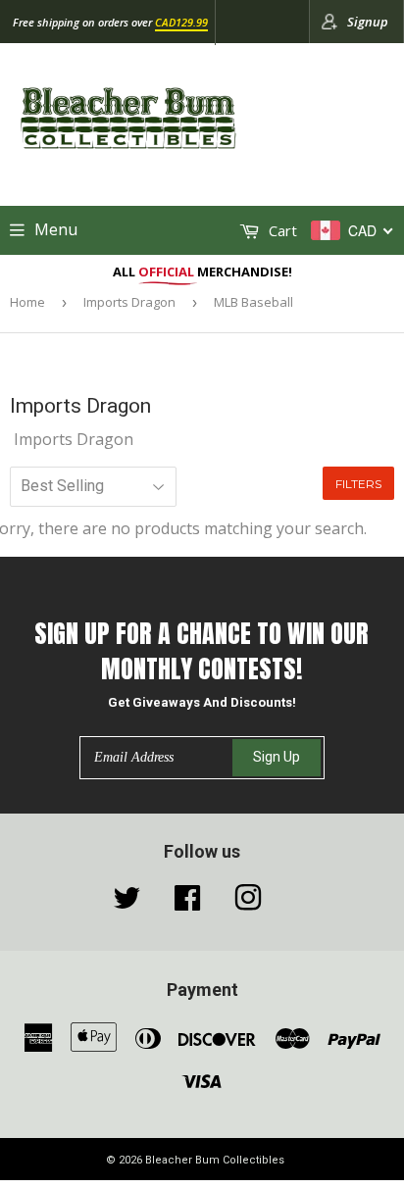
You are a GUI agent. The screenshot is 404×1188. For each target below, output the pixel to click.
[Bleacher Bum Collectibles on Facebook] (187, 903)
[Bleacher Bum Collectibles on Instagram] (248, 903)
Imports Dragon (129, 302)
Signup (367, 21)
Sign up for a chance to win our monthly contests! (201, 651)
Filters (358, 483)
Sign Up (276, 757)
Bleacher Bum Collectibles (214, 1160)
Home (27, 302)
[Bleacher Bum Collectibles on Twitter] (126, 903)
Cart (281, 230)
